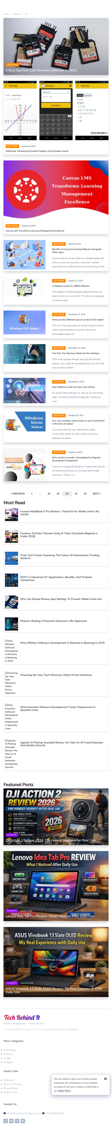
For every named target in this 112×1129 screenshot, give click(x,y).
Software (9, 1054)
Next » (97, 493)
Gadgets (11, 835)
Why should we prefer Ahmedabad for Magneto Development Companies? (76, 459)
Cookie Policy (64, 1090)
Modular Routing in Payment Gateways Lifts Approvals (53, 621)
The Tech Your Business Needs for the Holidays (75, 353)
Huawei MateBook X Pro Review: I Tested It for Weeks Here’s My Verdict (59, 513)
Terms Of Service (13, 1084)
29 (49, 493)
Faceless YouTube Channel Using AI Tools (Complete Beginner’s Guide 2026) (59, 535)
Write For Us (10, 1092)
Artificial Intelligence (15, 1023)
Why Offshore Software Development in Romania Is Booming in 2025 (62, 643)
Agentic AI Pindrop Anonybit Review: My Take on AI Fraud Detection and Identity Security (61, 744)
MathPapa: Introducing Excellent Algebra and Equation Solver (37, 151)
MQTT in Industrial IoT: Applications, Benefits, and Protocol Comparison (56, 578)
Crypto (7, 1058)
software (12, 65)
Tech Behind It (73, 1029)
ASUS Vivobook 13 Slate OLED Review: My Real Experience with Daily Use (54, 990)
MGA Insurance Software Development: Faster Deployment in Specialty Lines (57, 708)
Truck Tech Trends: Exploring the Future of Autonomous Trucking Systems (59, 556)
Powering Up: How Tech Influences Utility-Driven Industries (56, 675)
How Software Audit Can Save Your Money (73, 387)
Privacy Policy (11, 1088)
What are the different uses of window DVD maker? (78, 319)
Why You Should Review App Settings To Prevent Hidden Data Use (61, 599)
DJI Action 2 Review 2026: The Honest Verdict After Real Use (50, 840)
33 (85, 493)
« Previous (18, 493)
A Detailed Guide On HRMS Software (71, 286)
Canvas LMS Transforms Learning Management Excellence (35, 230)
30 (58, 493)
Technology (10, 1050)
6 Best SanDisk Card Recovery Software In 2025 (41, 70)
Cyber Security (36, 1023)
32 (76, 493)
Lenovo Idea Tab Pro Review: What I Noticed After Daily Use (50, 916)
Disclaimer (9, 1080)
